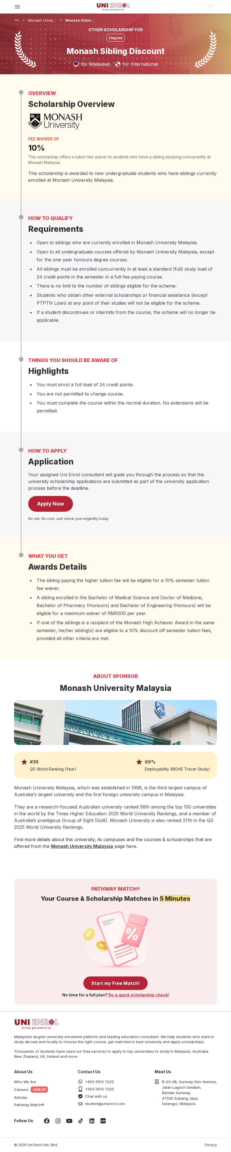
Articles (20, 1097)
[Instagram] (58, 1120)
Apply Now (50, 504)
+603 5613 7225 (99, 1081)
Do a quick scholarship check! (138, 994)
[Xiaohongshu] (103, 1120)
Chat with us (96, 1096)
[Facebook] (46, 1120)
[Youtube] (69, 1120)
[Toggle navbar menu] (17, 6)
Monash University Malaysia (82, 846)
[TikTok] (80, 1120)
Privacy (211, 1145)
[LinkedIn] (91, 1120)
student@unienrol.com (105, 1103)
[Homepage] (113, 7)
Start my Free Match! (115, 983)
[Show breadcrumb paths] (17, 20)
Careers (21, 1089)
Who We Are (25, 1081)
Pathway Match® (29, 1104)
